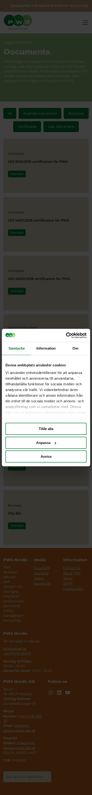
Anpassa (43, 443)
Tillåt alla (46, 429)
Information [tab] (46, 348)
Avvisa (46, 456)
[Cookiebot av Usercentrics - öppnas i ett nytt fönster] (66, 335)
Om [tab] (75, 348)
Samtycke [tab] (16, 348)
